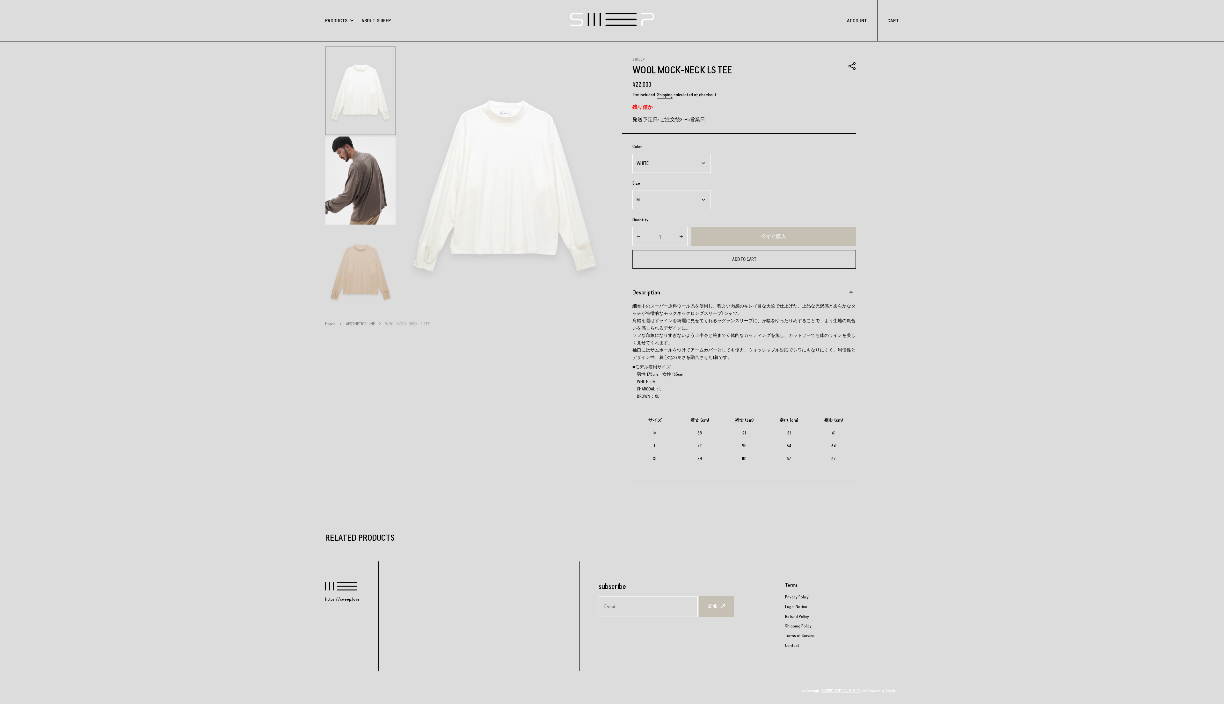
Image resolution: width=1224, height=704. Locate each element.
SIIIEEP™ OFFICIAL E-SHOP (841, 690)
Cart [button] (893, 21)
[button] (852, 66)
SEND (713, 606)
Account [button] (857, 21)
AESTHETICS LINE (360, 324)
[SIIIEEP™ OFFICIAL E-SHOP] (612, 20)
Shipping (665, 95)
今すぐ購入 (773, 236)
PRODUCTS (336, 21)
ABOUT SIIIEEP (376, 21)
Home (330, 324)
